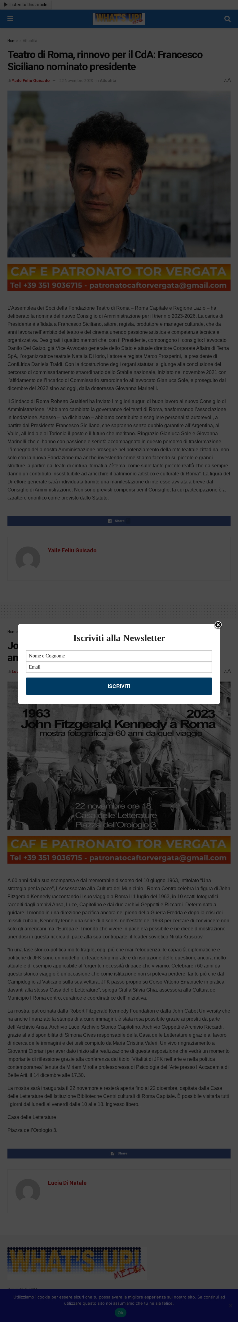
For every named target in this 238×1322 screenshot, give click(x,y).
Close (218, 625)
